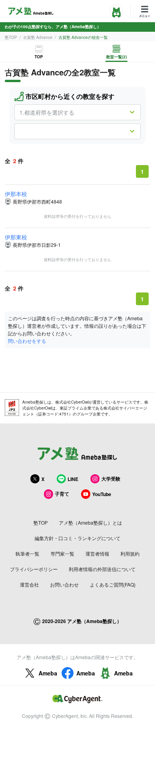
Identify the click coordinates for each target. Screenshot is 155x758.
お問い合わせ (64, 584)
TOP (39, 57)
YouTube (101, 494)
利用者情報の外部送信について (102, 569)
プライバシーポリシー (34, 569)
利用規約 (130, 553)
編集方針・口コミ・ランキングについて (77, 538)
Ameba (48, 673)
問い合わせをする (27, 340)
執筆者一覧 (27, 553)
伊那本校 (16, 194)
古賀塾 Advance (37, 37)
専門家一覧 (62, 553)
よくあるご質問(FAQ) (113, 584)
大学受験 (110, 478)
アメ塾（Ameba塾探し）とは (90, 522)
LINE (73, 479)
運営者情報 (97, 553)
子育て (62, 493)
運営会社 (29, 584)
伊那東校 (16, 237)
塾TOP (11, 37)
